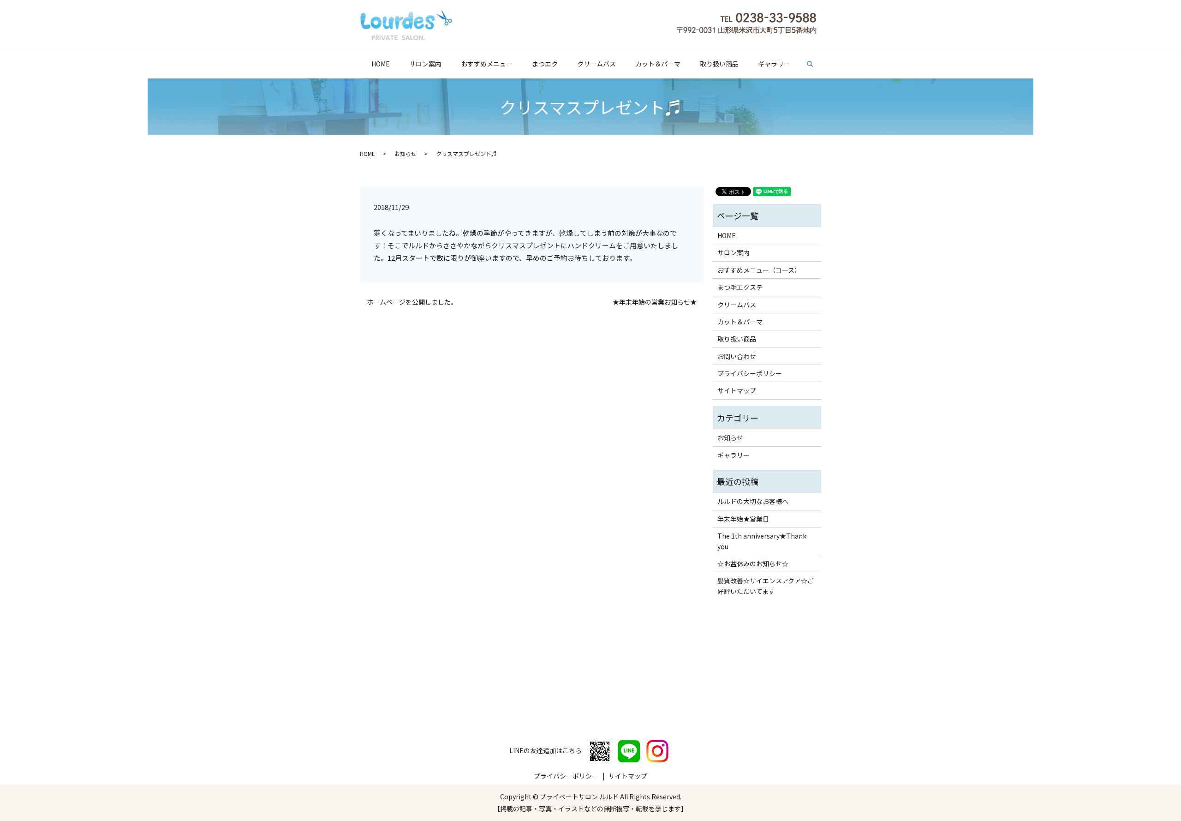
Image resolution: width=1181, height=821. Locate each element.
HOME (380, 63)
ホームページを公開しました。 (412, 302)
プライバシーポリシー (749, 373)
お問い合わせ (736, 356)
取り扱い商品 (719, 63)
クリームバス (596, 63)
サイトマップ (736, 390)
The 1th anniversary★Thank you (761, 541)
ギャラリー (774, 63)
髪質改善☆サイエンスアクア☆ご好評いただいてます (765, 585)
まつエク (545, 63)
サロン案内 (425, 63)
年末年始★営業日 (743, 518)
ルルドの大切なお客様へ (752, 501)
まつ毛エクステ (740, 287)
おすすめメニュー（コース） (759, 270)
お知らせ (405, 153)
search (814, 64)
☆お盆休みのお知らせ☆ (752, 563)
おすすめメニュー (487, 63)
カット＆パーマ (657, 63)
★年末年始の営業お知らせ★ (655, 302)
